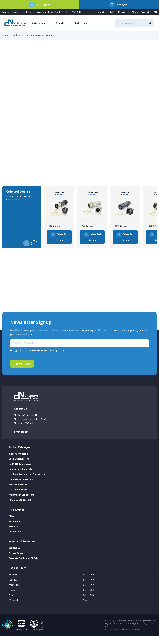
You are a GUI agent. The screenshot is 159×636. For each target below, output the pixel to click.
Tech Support (43, 4)
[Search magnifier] (150, 23)
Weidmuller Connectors (21, 494)
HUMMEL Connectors (20, 499)
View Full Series (62, 237)
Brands (60, 23)
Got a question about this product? (135, 90)
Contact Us (146, 12)
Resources (123, 12)
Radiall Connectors (19, 484)
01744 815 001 (21, 431)
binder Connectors (18, 453)
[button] (34, 243)
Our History (15, 531)
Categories (38, 23)
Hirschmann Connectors (21, 469)
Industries (81, 23)
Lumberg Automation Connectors (27, 474)
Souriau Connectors (19, 489)
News (135, 12)
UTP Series (35, 35)
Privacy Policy (16, 552)
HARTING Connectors (20, 463)
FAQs (112, 12)
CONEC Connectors (19, 458)
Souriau (24, 35)
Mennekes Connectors (21, 479)
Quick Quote (122, 4)
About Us (102, 12)
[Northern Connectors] (15, 23)
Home (5, 35)
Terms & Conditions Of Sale (23, 558)
